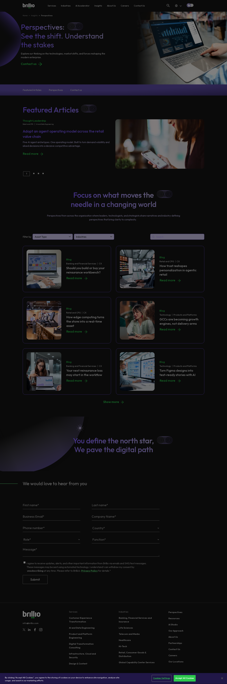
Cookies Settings (161, 678)
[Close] (222, 678)
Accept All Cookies (184, 678)
